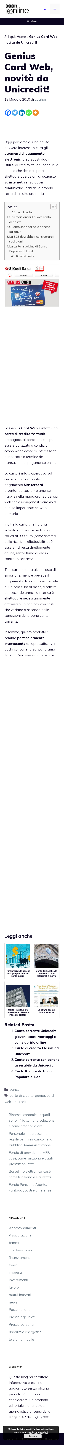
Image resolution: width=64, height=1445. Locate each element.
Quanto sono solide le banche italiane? (29, 229)
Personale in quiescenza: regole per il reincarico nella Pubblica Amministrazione (30, 1139)
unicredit (19, 1102)
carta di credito (22, 1095)
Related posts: (25, 256)
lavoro (14, 1287)
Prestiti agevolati (22, 1317)
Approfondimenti (22, 1228)
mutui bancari (20, 1295)
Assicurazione (20, 1235)
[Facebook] (8, 113)
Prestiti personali (22, 1324)
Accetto (33, 1436)
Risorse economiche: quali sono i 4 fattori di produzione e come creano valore (32, 1120)
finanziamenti (20, 1257)
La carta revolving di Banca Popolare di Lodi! (28, 248)
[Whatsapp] (29, 113)
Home (21, 36)
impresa (15, 1272)
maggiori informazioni (37, 1432)
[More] (36, 113)
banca (15, 1089)
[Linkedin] (22, 113)
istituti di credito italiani (23, 165)
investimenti (18, 1280)
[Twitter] (15, 113)
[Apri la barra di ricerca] (45, 9)
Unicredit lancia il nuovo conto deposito (30, 219)
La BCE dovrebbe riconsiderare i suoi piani (31, 239)
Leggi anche (25, 212)
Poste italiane (19, 1309)
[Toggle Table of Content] (52, 207)
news (13, 1302)
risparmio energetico (25, 1332)
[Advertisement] (32, 127)
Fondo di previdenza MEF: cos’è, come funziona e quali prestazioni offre (31, 1158)
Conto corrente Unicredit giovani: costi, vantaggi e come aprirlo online (35, 1036)
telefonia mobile (21, 1339)
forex (13, 1265)
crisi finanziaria (21, 1250)
